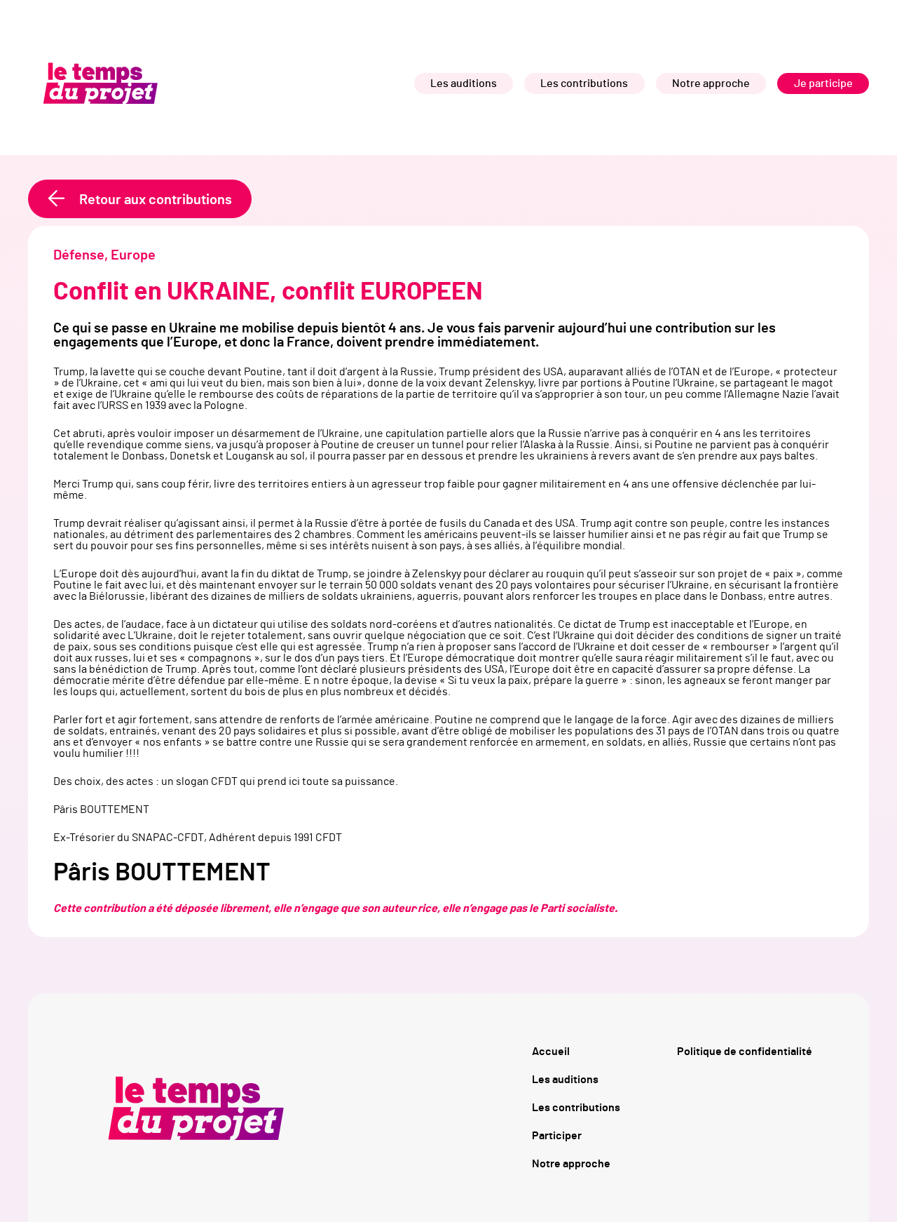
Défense (78, 255)
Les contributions (584, 83)
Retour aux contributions (155, 200)
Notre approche (711, 83)
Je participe (823, 83)
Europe (133, 255)
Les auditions (463, 83)
